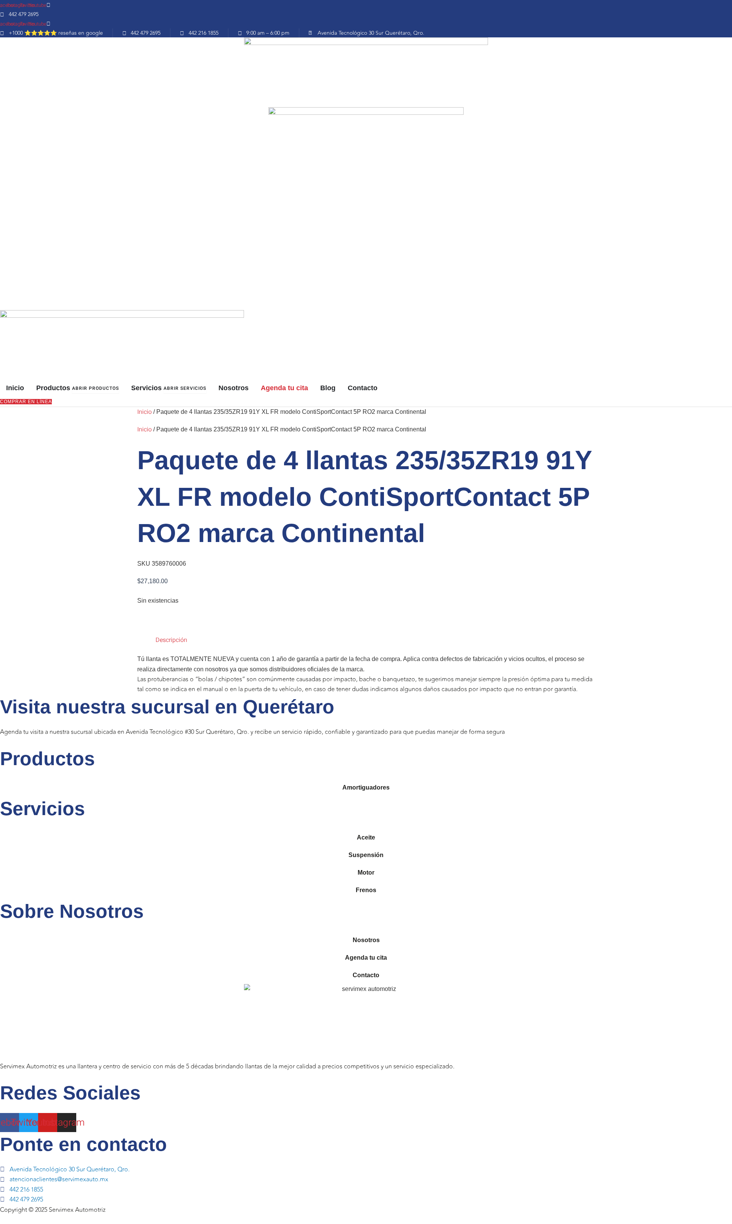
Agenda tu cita (366, 957)
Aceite (366, 837)
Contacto (366, 975)
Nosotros (366, 940)
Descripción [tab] (171, 640)
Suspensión (366, 855)
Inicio (144, 412)
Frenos (366, 890)
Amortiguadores (366, 787)
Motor (366, 872)
